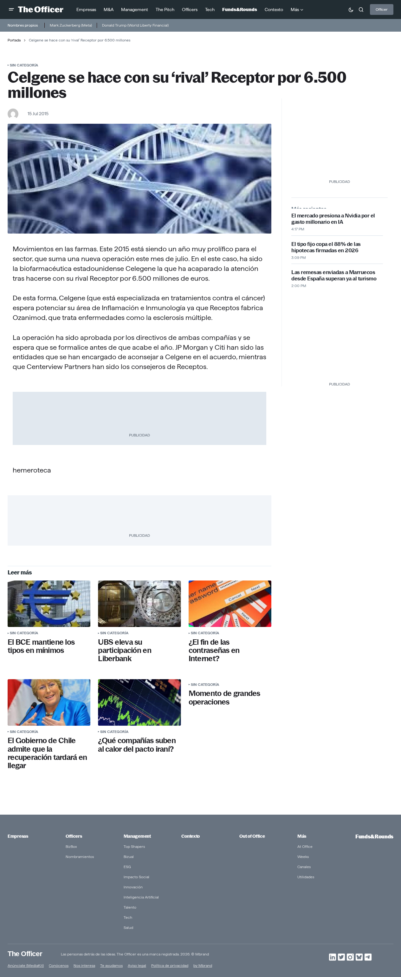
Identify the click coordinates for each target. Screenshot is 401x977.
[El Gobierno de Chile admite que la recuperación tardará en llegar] (49, 702)
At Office (305, 846)
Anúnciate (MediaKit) (26, 965)
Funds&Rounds (374, 837)
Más (301, 836)
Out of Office (252, 836)
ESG (127, 867)
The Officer (25, 954)
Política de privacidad (169, 965)
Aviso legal (137, 965)
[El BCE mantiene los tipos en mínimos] (49, 603)
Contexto (190, 836)
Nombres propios (23, 25)
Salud (128, 927)
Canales (304, 867)
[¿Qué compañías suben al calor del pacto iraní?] (139, 702)
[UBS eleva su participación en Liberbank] (139, 603)
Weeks (303, 857)
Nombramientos (80, 857)
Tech (128, 917)
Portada (14, 40)
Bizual (129, 857)
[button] (11, 9)
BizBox (71, 846)
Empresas (18, 836)
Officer (382, 9)
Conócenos (58, 965)
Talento (130, 907)
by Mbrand (202, 965)
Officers (74, 836)
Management (137, 836)
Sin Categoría (24, 65)
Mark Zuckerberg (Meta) (71, 25)
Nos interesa (84, 965)
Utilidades (305, 877)
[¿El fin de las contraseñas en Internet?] (230, 603)
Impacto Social (136, 877)
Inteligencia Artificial (141, 897)
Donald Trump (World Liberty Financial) (135, 25)
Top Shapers (134, 846)
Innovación (133, 887)
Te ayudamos (111, 965)
